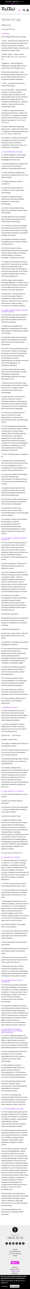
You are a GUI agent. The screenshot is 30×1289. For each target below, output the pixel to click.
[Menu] (27, 10)
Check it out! (14, 3)
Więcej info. (4, 1282)
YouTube (13, 1243)
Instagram (20, 1243)
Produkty (15, 1273)
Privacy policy (15, 1269)
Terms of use (15, 1271)
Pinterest (23, 1243)
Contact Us (14, 1235)
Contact (15, 1267)
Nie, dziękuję (15, 1286)
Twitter (10, 1243)
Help (16, 1262)
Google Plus (17, 1243)
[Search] (24, 10)
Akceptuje (4, 1286)
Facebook (7, 1243)
